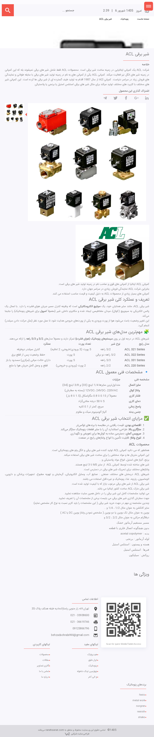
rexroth (141, 712)
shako (141, 717)
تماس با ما (44, 671)
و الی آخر (92, 677)
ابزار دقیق (92, 660)
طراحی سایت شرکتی (80, 734)
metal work (139, 700)
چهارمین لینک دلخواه (87, 671)
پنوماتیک (92, 666)
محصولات (44, 655)
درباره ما (45, 677)
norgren (140, 706)
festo (142, 695)
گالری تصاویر (43, 666)
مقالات (46, 660)
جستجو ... (68, 11)
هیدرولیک (92, 655)
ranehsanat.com (55, 730)
